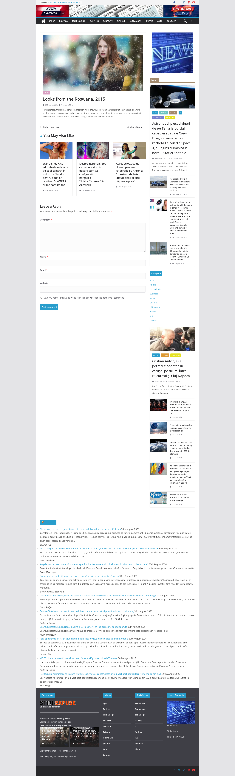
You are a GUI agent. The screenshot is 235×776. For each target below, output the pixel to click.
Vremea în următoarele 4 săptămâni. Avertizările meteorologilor (181, 428)
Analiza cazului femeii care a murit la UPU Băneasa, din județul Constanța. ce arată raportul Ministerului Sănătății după (180, 252)
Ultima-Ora (135, 21)
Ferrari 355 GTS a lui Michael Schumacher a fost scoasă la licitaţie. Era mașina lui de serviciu (180, 185)
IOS (136, 737)
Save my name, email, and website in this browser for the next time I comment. (84, 297)
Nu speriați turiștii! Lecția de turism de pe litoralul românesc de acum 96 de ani (80, 529)
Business (94, 21)
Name (44, 256)
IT (180, 113)
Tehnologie (140, 714)
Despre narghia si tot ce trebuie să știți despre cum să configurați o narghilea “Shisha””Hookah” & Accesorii (92, 174)
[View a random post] (191, 21)
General (173, 113)
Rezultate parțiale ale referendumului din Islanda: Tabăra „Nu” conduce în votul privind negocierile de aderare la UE (99, 548)
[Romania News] (43, 21)
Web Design (61, 756)
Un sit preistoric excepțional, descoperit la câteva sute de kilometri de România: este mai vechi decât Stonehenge (98, 595)
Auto (160, 21)
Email (43, 270)
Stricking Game (134, 126)
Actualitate (140, 703)
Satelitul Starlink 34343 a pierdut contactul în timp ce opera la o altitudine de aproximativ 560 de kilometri (181, 448)
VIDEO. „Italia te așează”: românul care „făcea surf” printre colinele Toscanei (79, 658)
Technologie (78, 21)
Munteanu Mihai (67, 105)
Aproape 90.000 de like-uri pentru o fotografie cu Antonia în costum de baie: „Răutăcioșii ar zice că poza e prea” (129, 172)
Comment (46, 219)
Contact (171, 21)
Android (139, 732)
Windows (139, 743)
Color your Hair (51, 126)
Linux (137, 749)
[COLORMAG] (58, 702)
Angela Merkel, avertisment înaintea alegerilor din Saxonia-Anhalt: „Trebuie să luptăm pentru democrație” (94, 564)
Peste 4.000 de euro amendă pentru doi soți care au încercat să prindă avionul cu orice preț (87, 611)
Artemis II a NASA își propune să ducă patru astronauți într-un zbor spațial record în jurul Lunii (180, 408)
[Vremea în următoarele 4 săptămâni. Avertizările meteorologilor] (158, 430)
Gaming (138, 720)
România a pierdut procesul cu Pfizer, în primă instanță (179, 497)
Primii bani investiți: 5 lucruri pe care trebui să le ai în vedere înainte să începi (79, 576)
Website (44, 283)
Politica (63, 21)
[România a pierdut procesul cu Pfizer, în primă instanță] (158, 499)
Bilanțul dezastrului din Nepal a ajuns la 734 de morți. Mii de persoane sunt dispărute (83, 626)
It (135, 726)
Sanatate (108, 21)
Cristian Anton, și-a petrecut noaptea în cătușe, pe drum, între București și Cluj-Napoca (171, 368)
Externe (121, 21)
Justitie (149, 21)
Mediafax (49, 522)
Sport (52, 21)
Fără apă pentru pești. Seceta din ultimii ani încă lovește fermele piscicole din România (84, 638)
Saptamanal (140, 709)
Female (46, 93)
